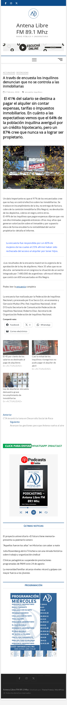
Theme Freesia (48, 690)
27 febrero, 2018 (12, 92)
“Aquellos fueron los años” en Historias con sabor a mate (31, 545)
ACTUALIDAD (9, 72)
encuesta (21, 286)
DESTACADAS (22, 72)
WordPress (59, 690)
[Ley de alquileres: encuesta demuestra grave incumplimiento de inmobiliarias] (16, 380)
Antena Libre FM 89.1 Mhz (32, 28)
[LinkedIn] (40, 675)
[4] (52, 654)
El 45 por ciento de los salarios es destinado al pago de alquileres (14, 359)
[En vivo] (47, 675)
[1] (18, 654)
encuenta (29, 92)
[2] (30, 654)
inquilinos (38, 92)
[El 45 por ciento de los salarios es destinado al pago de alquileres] (16, 347)
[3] (41, 654)
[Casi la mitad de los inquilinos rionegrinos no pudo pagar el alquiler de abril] (45, 347)
